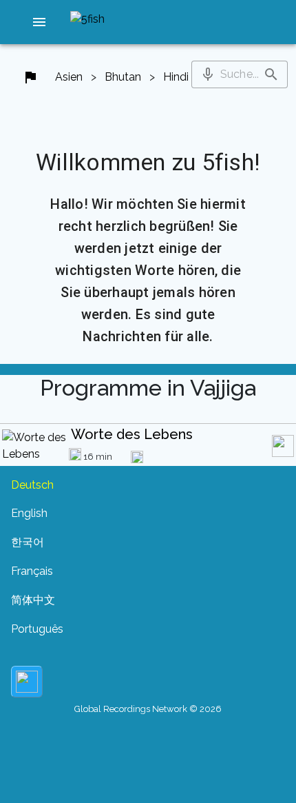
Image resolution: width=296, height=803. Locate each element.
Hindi (176, 76)
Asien (69, 76)
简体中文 (33, 600)
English (29, 513)
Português (37, 629)
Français (32, 571)
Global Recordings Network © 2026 (148, 709)
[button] (40, 22)
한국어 (27, 542)
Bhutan (123, 76)
